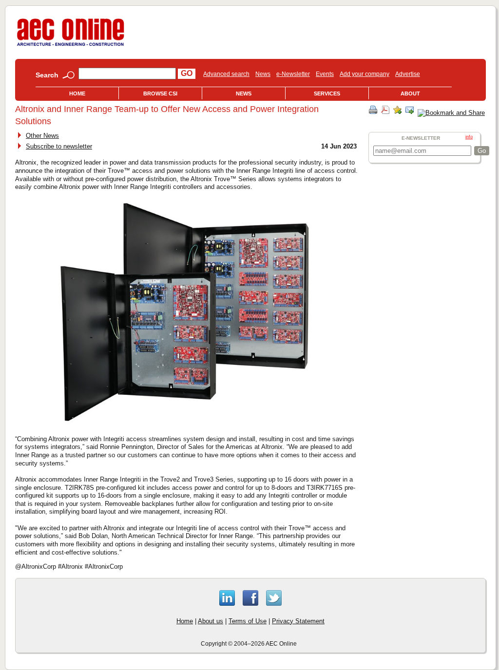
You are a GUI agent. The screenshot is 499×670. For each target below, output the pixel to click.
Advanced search (226, 74)
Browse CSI (160, 93)
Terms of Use (248, 621)
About (410, 93)
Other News (42, 135)
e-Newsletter (293, 74)
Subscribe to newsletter (59, 146)
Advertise (407, 74)
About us (210, 621)
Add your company (364, 74)
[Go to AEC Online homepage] (70, 46)
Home (77, 93)
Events (325, 74)
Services (327, 93)
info (469, 136)
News (262, 74)
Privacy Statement (298, 621)
